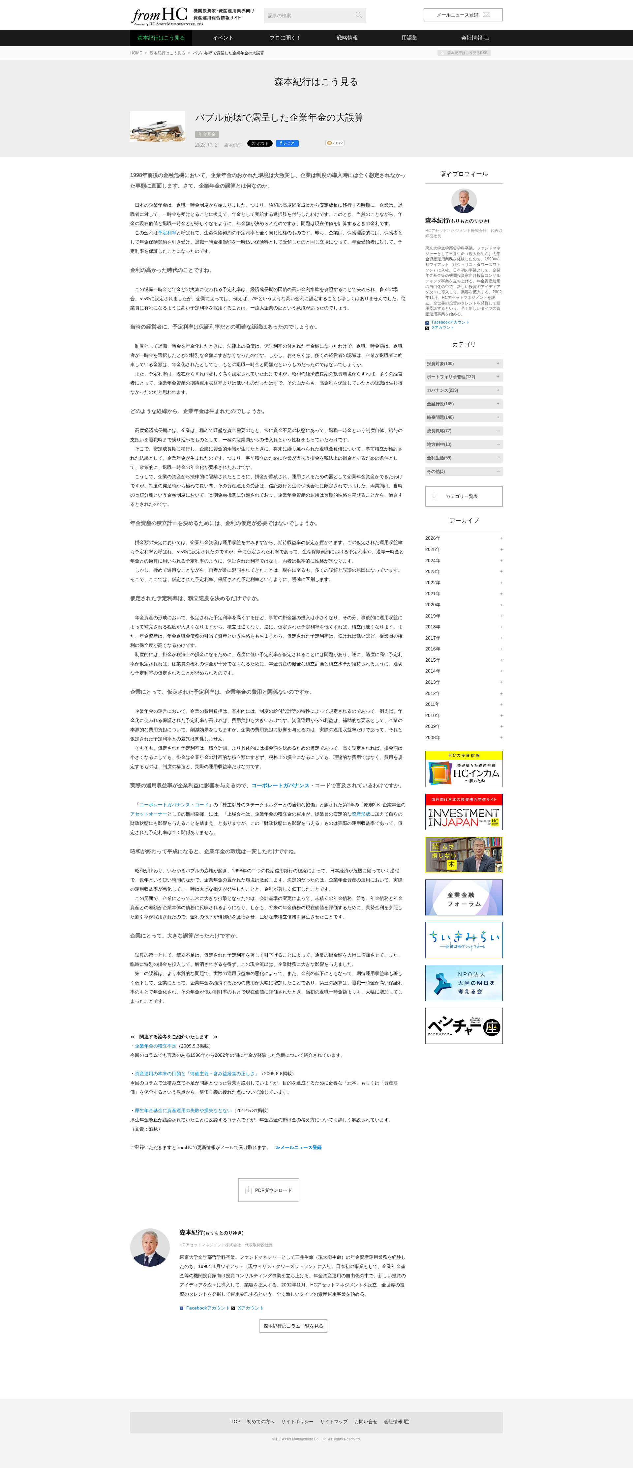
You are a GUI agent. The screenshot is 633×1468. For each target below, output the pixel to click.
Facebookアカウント (208, 1307)
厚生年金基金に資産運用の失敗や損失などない (183, 1110)
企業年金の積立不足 (155, 1046)
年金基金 (207, 134)
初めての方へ (261, 1421)
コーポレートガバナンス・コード (174, 804)
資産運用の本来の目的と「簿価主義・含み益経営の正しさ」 (197, 1073)
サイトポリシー (297, 1421)
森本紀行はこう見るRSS (467, 53)
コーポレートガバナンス (281, 785)
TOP (235, 1421)
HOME (136, 53)
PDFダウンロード (273, 1190)
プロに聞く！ (285, 38)
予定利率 (167, 232)
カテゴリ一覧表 (462, 496)
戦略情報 (347, 38)
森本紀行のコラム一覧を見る (293, 1326)
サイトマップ (334, 1421)
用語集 (409, 38)
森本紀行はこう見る (161, 38)
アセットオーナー (148, 814)
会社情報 (393, 1421)
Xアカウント (251, 1307)
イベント (223, 38)
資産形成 (361, 814)
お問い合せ (365, 1421)
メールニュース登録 (457, 14)
